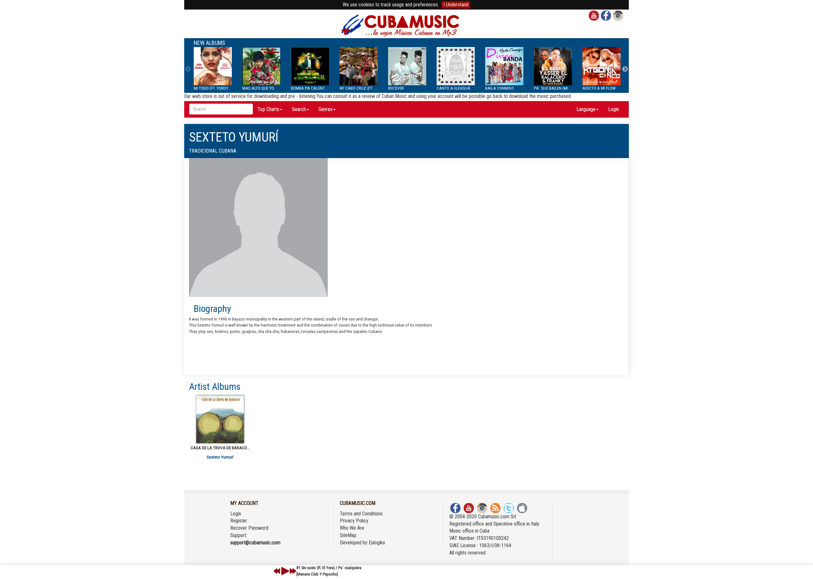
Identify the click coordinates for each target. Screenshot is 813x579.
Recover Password (249, 528)
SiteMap (348, 535)
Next (625, 69)
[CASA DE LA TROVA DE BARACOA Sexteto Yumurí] (220, 419)
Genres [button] (326, 109)
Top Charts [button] (268, 109)
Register (238, 521)
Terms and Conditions (361, 514)
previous (276, 571)
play (284, 571)
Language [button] (585, 109)
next (292, 571)
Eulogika (377, 543)
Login (613, 109)
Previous (188, 69)
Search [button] (299, 109)
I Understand (455, 5)
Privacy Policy (354, 521)
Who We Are (352, 528)
